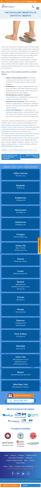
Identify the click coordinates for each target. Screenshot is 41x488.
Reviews (21, 455)
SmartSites (37, 481)
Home (6, 455)
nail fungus (19, 133)
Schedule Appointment (10, 485)
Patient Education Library (14, 460)
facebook (13, 473)
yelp (28, 473)
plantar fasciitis (17, 104)
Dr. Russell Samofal (29, 127)
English (25, 485)
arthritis (12, 133)
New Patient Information (16, 458)
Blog (25, 460)
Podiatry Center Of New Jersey (27, 150)
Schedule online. (32, 1)
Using (8, 97)
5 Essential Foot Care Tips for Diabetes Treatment (9, 156)
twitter (18, 473)
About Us (13, 455)
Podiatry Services (31, 455)
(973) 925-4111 (33, 6)
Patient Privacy (20, 463)
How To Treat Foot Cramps (32, 156)
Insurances (29, 458)
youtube (23, 473)
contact (20, 144)
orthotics (13, 97)
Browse (38, 8)
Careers (31, 460)
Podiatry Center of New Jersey (11, 127)
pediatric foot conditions (19, 131)
